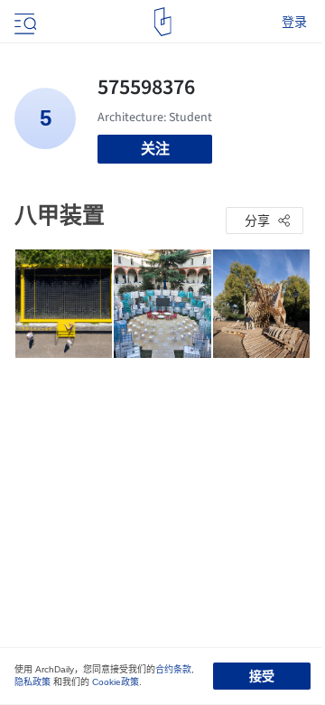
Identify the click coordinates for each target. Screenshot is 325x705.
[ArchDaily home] (163, 21)
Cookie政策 (115, 682)
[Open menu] (23, 21)
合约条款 (173, 669)
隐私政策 (32, 682)
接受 (261, 676)
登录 (294, 21)
